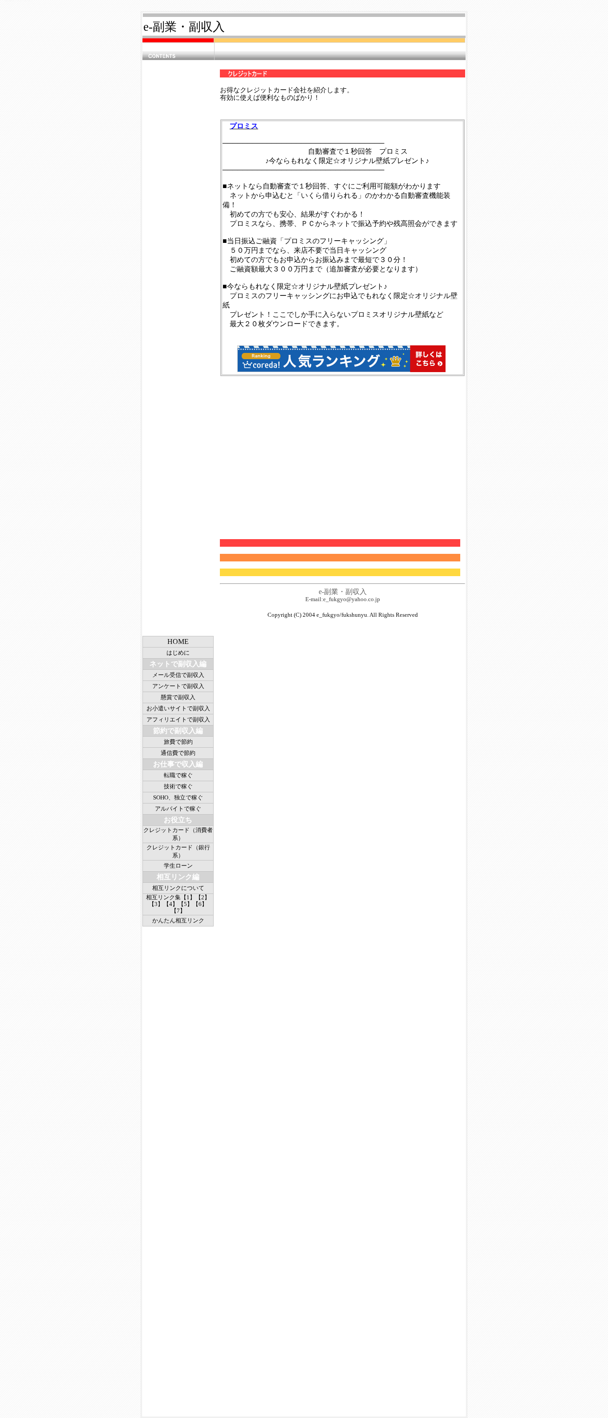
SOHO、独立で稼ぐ (178, 797)
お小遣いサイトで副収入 (178, 708)
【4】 (170, 904)
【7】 (178, 910)
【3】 (156, 904)
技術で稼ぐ (178, 786)
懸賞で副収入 (178, 697)
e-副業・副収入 (184, 26)
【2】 (202, 897)
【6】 (200, 904)
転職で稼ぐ (178, 775)
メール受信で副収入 (178, 675)
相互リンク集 (163, 897)
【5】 (185, 904)
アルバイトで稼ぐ (178, 808)
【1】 (188, 897)
